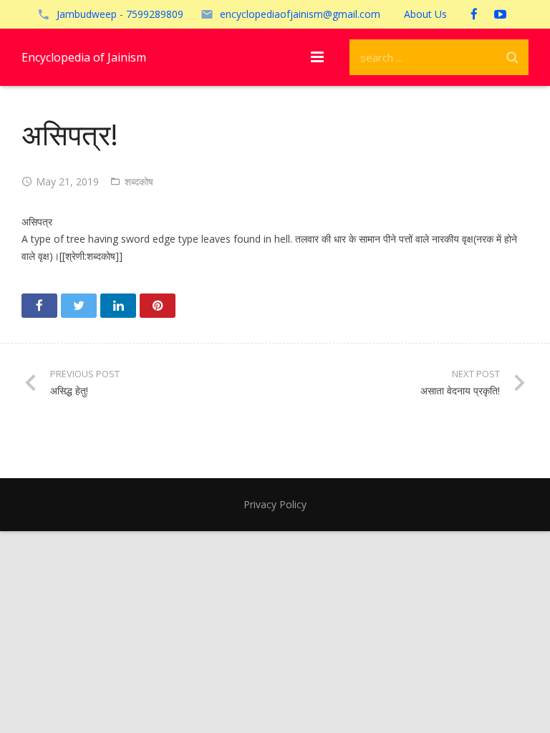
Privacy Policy (275, 504)
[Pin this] (157, 305)
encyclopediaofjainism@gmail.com (300, 14)
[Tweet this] (79, 305)
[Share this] (39, 305)
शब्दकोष (139, 181)
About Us (425, 14)
